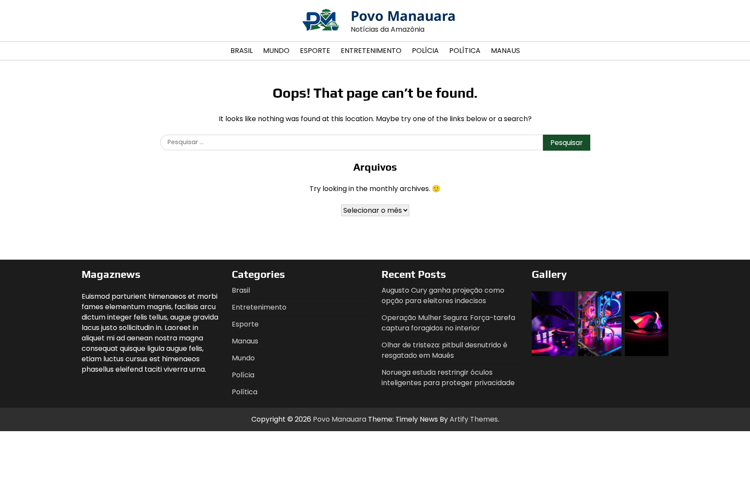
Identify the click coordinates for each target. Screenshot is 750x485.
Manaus (505, 51)
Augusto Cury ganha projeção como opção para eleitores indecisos (443, 295)
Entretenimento (371, 51)
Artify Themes (474, 419)
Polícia (425, 51)
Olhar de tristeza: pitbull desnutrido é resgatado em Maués (444, 350)
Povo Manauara (403, 16)
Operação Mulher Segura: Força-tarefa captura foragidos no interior (448, 323)
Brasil (241, 51)
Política (464, 51)
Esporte (315, 51)
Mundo (276, 51)
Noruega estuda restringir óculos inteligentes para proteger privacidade (448, 377)
